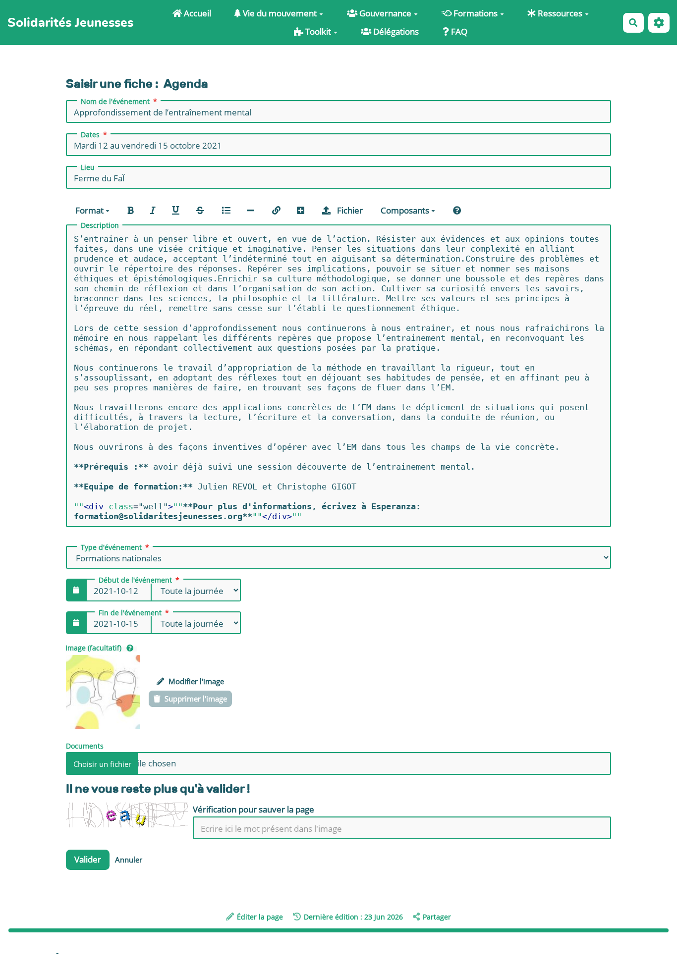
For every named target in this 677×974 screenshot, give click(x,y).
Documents (85, 745)
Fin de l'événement (130, 612)
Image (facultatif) (93, 648)
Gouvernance (384, 13)
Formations (474, 13)
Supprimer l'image (195, 698)
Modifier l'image (195, 681)
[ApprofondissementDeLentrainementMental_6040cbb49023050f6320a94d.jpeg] (103, 692)
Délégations (395, 31)
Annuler (128, 860)
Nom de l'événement (115, 101)
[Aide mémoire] (457, 209)
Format (90, 210)
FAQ (458, 31)
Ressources (559, 13)
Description (100, 225)
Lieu (88, 167)
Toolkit (317, 31)
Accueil (196, 13)
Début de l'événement (135, 580)
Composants (406, 210)
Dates (90, 134)
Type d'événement (111, 547)
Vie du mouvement (279, 13)
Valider (87, 859)
